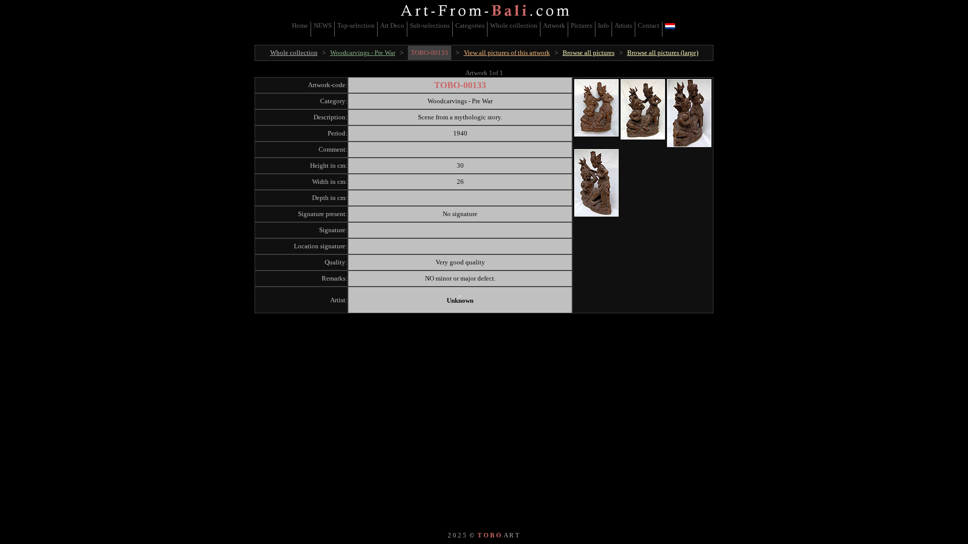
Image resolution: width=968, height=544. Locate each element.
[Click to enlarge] (596, 108)
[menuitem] (300, 29)
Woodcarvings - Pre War (362, 52)
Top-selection (356, 25)
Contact (648, 25)
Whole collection (513, 25)
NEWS (323, 25)
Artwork (554, 25)
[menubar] (484, 29)
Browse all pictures (589, 52)
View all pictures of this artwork (507, 52)
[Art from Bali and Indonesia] (485, 17)
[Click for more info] (460, 296)
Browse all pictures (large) (662, 52)
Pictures (581, 25)
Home (300, 25)
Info (603, 25)
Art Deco (392, 25)
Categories (470, 25)
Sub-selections (430, 25)
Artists (623, 25)
